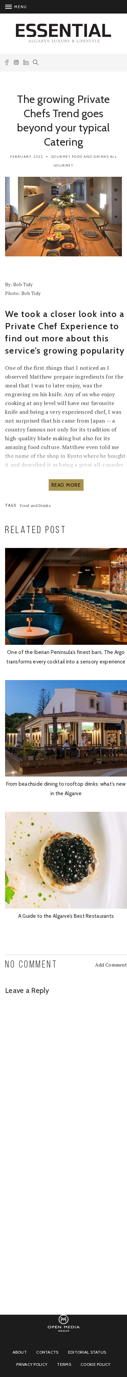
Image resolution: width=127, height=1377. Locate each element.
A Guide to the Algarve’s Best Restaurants (66, 916)
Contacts (47, 1352)
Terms (64, 1364)
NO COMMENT (31, 965)
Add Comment (111, 964)
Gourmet (61, 156)
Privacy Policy (31, 1364)
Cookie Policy (96, 1364)
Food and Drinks (90, 156)
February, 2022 (26, 156)
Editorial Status (87, 1352)
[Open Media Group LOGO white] (64, 1335)
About (20, 1352)
